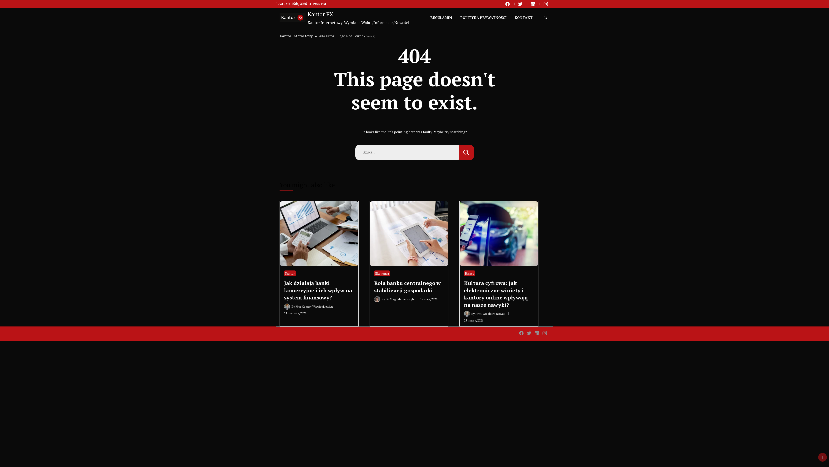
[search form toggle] (545, 18)
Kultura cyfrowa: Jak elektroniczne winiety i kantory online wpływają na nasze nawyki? (496, 294)
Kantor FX (320, 14)
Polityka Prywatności (483, 17)
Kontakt (524, 17)
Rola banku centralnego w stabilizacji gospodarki (407, 287)
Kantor (290, 273)
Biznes (469, 273)
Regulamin (441, 17)
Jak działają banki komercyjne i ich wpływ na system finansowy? (318, 290)
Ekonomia (382, 273)
